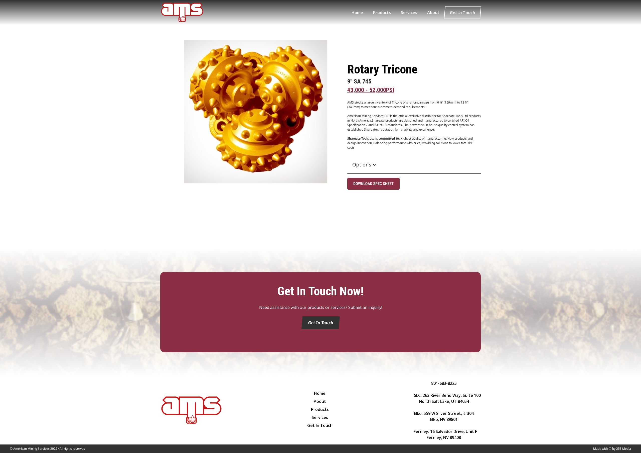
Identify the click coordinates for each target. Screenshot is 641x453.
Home (320, 393)
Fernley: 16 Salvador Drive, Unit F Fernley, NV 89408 (444, 434)
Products (320, 409)
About (320, 401)
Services (320, 417)
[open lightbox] (255, 126)
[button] (364, 164)
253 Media (623, 448)
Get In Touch (462, 12)
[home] (182, 12)
